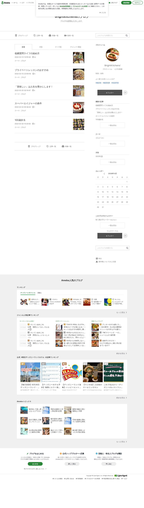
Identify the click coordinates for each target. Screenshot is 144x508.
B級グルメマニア (97, 321)
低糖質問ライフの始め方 (27, 53)
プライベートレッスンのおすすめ (31, 70)
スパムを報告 (58, 478)
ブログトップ (23, 35)
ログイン (138, 3)
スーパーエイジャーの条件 (28, 103)
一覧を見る (112, 125)
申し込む (109, 464)
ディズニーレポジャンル (27, 293)
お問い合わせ (70, 478)
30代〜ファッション (62, 321)
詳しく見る (72, 464)
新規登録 (126, 3)
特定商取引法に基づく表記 (111, 478)
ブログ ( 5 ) (100, 138)
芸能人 (40, 293)
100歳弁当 (20, 120)
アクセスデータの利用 (93, 478)
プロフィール (107, 69)
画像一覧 (55, 35)
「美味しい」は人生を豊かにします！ (34, 86)
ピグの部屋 (118, 69)
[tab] (27, 293)
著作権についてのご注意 (107, 262)
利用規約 (80, 478)
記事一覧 (40, 35)
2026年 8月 (112, 173)
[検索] (127, 35)
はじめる (35, 464)
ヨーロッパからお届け (27, 321)
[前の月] (104, 173)
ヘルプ (125, 478)
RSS (100, 258)
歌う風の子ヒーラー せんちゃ (106, 220)
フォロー (110, 93)
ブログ (23, 61)
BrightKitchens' (113, 65)
